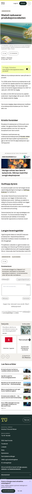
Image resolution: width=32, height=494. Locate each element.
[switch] (28, 69)
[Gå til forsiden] (3, 3)
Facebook (4, 444)
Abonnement (5, 475)
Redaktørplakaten (15, 469)
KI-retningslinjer (6, 463)
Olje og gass (16, 256)
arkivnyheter (6, 11)
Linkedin (3, 447)
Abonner (23, 3)
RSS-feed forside (6, 440)
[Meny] (29, 3)
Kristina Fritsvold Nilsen (9, 429)
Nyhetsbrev (5, 453)
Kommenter (14, 53)
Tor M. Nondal (5, 435)
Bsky (2, 450)
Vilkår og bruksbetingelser (9, 459)
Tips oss (26, 420)
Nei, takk (20, 491)
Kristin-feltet (25, 136)
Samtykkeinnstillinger (8, 456)
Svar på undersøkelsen (8, 491)
